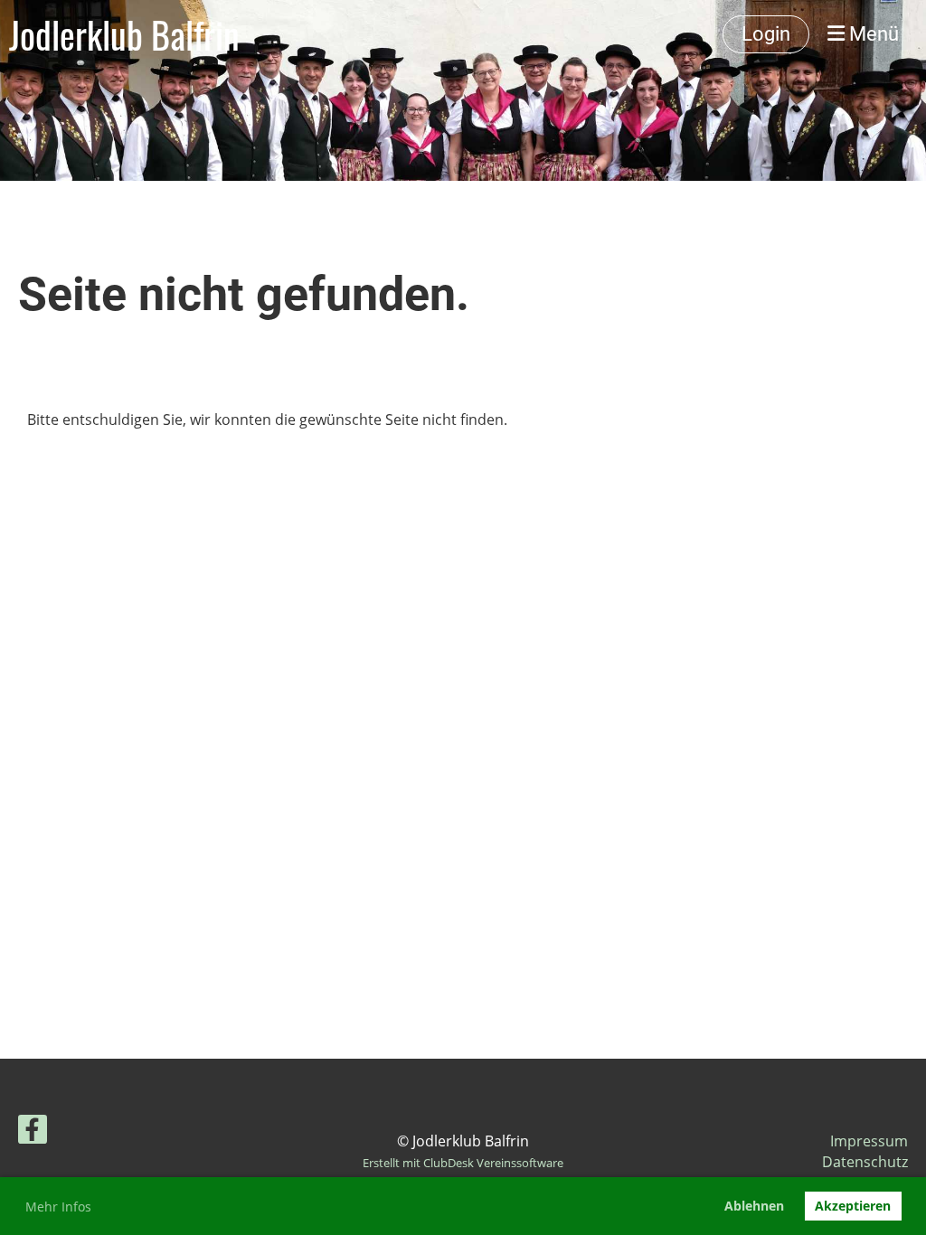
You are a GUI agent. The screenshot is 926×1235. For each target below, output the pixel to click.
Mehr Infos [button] (58, 1206)
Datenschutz (865, 1162)
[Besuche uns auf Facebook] (32, 1132)
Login (766, 34)
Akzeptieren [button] (853, 1205)
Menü (872, 34)
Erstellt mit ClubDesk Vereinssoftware (463, 1163)
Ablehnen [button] (754, 1205)
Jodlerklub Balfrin (124, 34)
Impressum (869, 1141)
